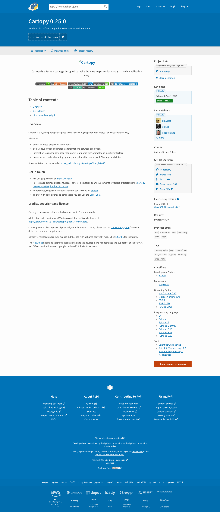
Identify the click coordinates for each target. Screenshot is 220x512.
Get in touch (39, 111)
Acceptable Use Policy (165, 419)
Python (162, 319)
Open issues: (168, 184)
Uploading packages (53, 407)
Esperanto (170, 482)
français (63, 482)
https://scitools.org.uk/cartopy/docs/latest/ (83, 163)
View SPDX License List (165, 207)
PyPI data (160, 91)
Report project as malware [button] (173, 364)
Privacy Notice (165, 415)
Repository (165, 169)
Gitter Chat (95, 194)
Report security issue (166, 407)
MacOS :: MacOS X (167, 293)
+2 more (160, 137)
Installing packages (52, 403)
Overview (37, 106)
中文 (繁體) (141, 482)
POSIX (162, 300)
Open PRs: (166, 189)
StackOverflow (64, 178)
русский (152, 482)
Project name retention (52, 415)
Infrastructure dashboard (90, 407)
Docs (147, 6)
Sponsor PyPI (128, 415)
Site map (110, 462)
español (55, 482)
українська (98, 482)
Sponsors (160, 6)
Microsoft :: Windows (169, 297)
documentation (167, 78)
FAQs (53, 419)
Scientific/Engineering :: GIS (172, 348)
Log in (173, 6)
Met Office (38, 242)
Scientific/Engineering (170, 344)
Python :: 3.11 (165, 332)
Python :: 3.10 (165, 329)
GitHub (94, 190)
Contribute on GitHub (127, 407)
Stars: (165, 174)
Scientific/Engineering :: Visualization (171, 353)
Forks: (165, 179)
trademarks (137, 451)
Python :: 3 (164, 322)
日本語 (72, 482)
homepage (165, 71)
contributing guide (120, 227)
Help (138, 6)
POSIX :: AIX (164, 303)
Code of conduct (165, 411)
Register (185, 6)
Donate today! (110, 446)
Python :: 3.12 (165, 335)
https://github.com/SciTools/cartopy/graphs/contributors (57, 221)
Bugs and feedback (128, 403)
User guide (52, 411)
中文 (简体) (129, 482)
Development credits (127, 419)
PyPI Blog (90, 403)
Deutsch (119, 482)
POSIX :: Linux (165, 307)
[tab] (38, 51)
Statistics (91, 411)
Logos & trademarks (91, 415)
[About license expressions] (178, 199)
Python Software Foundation (108, 454)
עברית (161, 482)
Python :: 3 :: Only (167, 325)
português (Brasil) (85, 482)
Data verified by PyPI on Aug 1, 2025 (170, 65)
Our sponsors (91, 419)
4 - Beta (162, 275)
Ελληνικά (109, 482)
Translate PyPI (127, 411)
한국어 (180, 482)
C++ (160, 315)
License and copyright (44, 115)
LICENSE (119, 237)
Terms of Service (165, 403)
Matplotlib (164, 284)
